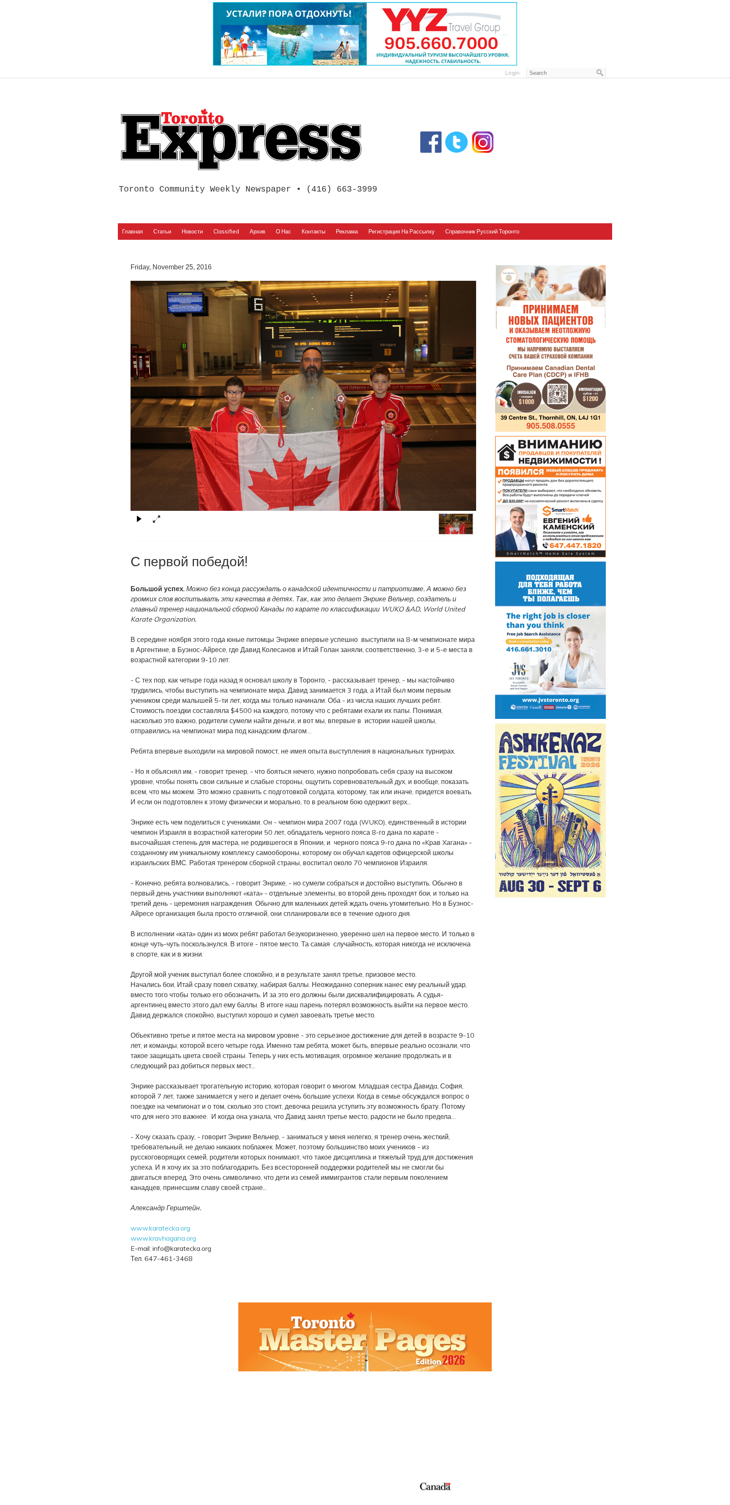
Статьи (162, 231)
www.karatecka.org (160, 1228)
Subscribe (509, 1428)
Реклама (347, 231)
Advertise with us (522, 1418)
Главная (132, 231)
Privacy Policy (176, 1496)
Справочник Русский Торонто (482, 231)
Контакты (313, 231)
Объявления (391, 1448)
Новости (192, 231)
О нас (283, 231)
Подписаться (391, 1418)
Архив (257, 231)
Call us (505, 1408)
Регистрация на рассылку (401, 231)
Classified (226, 231)
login (512, 72)
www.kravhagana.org (163, 1238)
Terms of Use (143, 1496)
